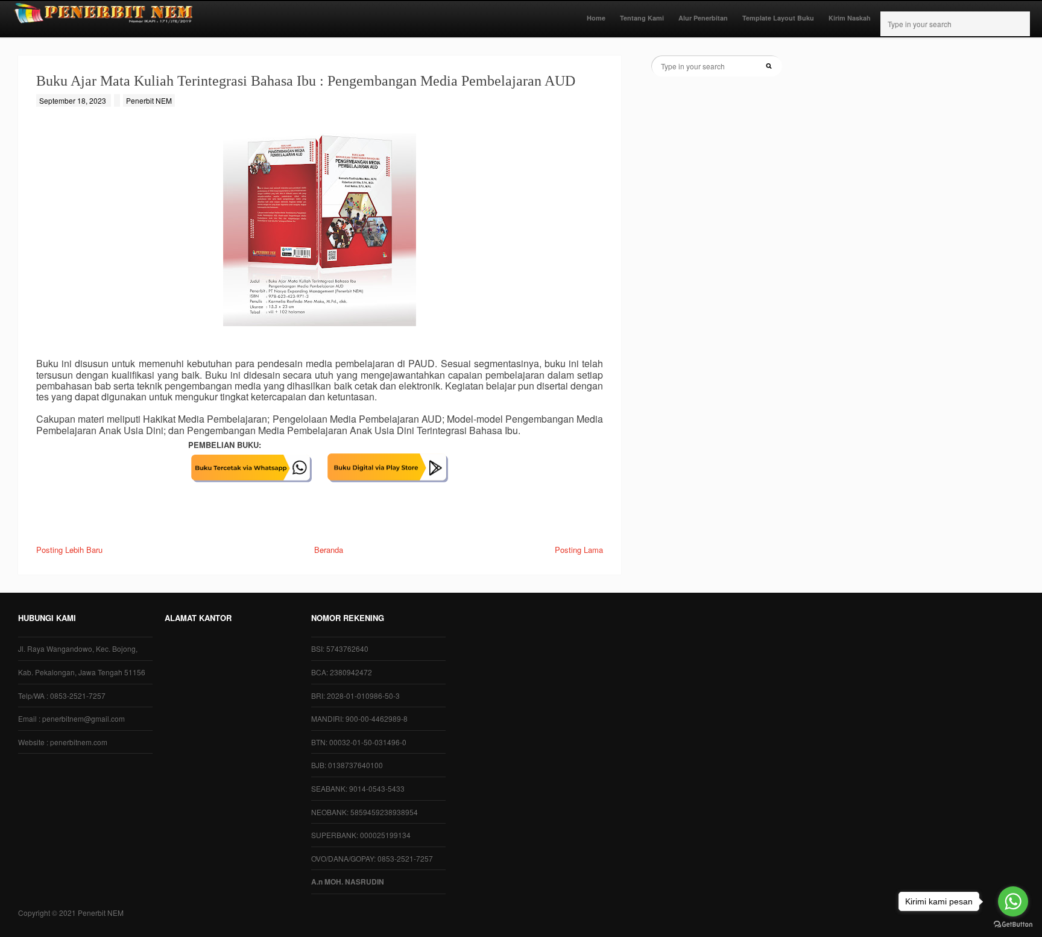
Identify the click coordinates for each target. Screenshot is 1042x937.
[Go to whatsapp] (1013, 901)
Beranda (328, 549)
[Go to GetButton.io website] (1013, 925)
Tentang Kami (642, 17)
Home (596, 17)
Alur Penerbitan (703, 17)
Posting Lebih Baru (69, 549)
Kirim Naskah (850, 17)
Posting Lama (579, 549)
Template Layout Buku (778, 17)
